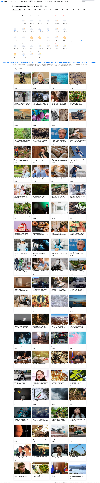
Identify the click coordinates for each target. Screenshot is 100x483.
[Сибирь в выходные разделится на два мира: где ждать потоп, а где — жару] (59, 304)
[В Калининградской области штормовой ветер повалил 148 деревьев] (77, 266)
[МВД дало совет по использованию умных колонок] (22, 285)
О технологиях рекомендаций (75, 482)
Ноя (78, 9)
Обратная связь (83, 482)
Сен (67, 9)
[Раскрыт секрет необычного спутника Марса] (22, 434)
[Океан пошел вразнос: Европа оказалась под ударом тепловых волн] (59, 80)
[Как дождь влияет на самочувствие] (59, 397)
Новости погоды (76, 62)
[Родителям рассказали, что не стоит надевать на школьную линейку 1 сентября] (22, 192)
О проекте (56, 482)
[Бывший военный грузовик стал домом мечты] (77, 118)
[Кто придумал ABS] (22, 397)
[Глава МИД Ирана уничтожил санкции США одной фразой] (40, 397)
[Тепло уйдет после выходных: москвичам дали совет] (77, 173)
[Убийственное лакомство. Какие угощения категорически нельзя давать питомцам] (59, 99)
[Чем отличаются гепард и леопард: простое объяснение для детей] (40, 322)
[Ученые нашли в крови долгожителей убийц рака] (40, 248)
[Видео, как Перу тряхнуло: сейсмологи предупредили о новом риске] (59, 266)
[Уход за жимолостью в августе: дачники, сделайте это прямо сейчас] (59, 415)
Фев (29, 9)
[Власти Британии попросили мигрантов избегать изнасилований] (22, 118)
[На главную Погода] (5, 1)
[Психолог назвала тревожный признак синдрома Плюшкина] (59, 359)
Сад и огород (85, 62)
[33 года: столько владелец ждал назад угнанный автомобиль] (40, 285)
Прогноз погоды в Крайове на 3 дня (10, 62)
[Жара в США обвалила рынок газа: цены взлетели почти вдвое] (22, 378)
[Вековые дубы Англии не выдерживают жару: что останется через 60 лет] (77, 378)
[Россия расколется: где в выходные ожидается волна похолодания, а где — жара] (22, 80)
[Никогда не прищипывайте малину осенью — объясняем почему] (77, 99)
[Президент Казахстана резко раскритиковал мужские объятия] (59, 136)
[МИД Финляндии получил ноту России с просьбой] (77, 155)
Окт (73, 9)
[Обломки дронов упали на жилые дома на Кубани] (59, 341)
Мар (35, 9)
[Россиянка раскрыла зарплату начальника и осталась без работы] (22, 359)
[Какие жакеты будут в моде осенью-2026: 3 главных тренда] (59, 285)
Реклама (9, 482)
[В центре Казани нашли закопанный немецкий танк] (59, 118)
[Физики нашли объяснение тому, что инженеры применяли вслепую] (77, 341)
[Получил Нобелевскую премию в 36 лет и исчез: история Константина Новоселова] (40, 155)
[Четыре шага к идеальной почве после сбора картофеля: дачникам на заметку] (40, 136)
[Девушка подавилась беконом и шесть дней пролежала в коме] (59, 211)
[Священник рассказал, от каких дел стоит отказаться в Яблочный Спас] (40, 304)
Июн (51, 9)
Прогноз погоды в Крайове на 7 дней (45, 62)
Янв (24, 9)
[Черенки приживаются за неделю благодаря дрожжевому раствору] (22, 211)
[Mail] (2, 1)
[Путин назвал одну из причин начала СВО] (59, 471)
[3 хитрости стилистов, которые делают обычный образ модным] (40, 434)
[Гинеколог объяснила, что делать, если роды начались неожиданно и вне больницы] (40, 266)
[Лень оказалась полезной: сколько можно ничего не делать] (77, 136)
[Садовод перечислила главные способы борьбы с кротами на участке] (77, 397)
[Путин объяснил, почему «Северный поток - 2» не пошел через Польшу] (59, 434)
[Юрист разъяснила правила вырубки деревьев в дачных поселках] (77, 322)
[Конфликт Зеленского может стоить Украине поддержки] (40, 211)
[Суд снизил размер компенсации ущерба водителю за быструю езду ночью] (40, 452)
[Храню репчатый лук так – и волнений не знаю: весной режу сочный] (59, 192)
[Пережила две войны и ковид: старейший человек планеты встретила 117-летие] (40, 80)
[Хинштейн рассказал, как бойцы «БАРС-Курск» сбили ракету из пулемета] (22, 322)
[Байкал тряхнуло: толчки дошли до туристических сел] (77, 304)
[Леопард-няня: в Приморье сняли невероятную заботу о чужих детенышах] (22, 136)
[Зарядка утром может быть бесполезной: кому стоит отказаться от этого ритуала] (40, 341)
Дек (84, 9)
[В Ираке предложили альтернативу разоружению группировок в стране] (77, 452)
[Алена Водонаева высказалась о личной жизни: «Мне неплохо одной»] (40, 378)
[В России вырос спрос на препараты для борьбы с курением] (40, 173)
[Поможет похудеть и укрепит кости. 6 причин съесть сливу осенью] (40, 118)
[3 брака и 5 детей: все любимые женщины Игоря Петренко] (22, 452)
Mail (1, 482)
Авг (62, 9)
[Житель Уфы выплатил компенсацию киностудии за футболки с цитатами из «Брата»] (22, 471)
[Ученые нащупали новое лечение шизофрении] (77, 415)
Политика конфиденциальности (64, 482)
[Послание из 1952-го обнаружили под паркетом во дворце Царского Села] (77, 80)
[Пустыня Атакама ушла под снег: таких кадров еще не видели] (59, 322)
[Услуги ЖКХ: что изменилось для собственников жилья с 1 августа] (40, 99)
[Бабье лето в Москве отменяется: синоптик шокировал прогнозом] (22, 99)
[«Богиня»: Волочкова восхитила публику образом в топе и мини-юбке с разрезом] (77, 229)
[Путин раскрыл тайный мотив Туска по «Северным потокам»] (77, 359)
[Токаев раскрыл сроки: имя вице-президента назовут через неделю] (77, 248)
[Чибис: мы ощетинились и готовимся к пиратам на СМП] (77, 471)
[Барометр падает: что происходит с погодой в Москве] (22, 266)
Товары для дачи (93, 62)
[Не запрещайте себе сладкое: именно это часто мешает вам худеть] (22, 229)
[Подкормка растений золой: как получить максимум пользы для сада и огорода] (40, 359)
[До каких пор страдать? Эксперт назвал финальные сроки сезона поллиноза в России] (22, 173)
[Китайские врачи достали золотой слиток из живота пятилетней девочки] (22, 248)
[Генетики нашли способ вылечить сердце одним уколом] (22, 341)
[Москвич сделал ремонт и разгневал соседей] (22, 304)
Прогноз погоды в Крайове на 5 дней (28, 62)
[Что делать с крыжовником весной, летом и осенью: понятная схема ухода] (40, 471)
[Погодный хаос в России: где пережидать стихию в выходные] (40, 415)
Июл (56, 9)
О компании (5, 482)
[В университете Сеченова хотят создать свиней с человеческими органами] (59, 155)
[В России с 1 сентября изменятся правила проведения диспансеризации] (77, 192)
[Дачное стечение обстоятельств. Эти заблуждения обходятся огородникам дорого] (22, 155)
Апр (40, 9)
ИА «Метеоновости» (95, 482)
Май (45, 9)
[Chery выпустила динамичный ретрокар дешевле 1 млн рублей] (77, 434)
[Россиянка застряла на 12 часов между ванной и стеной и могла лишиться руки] (59, 248)
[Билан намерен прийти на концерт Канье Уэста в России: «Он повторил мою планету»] (59, 452)
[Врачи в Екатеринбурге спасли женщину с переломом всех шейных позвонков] (22, 415)
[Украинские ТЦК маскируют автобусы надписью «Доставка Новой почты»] (77, 285)
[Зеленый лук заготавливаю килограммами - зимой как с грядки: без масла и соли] (77, 211)
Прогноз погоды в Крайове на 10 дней (63, 62)
